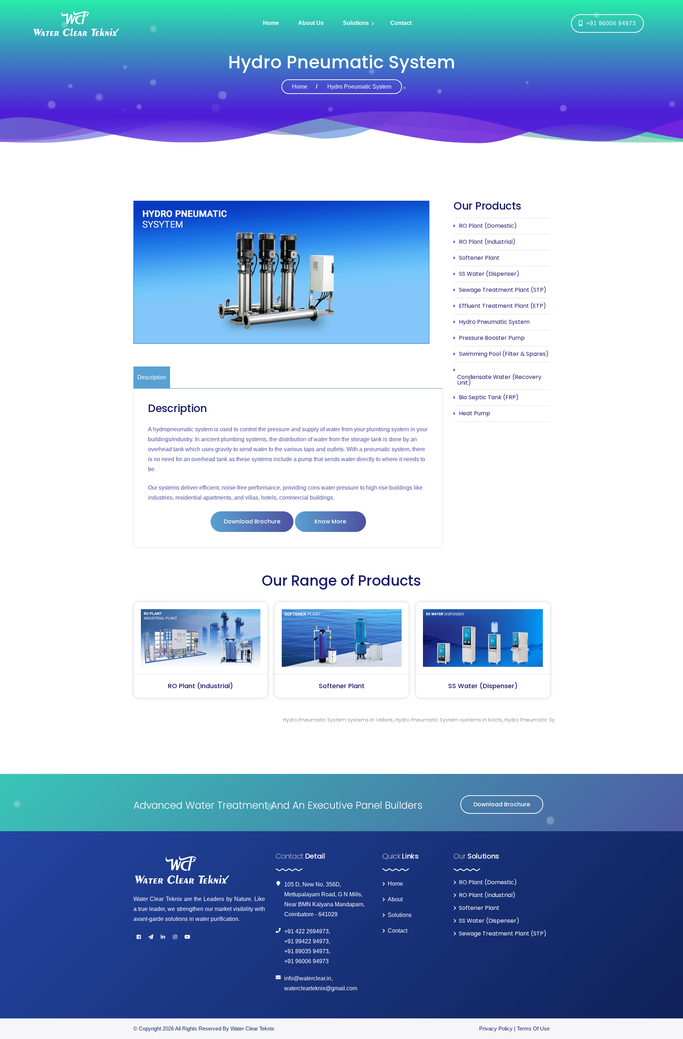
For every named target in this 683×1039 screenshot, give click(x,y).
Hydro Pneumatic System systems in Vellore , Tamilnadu (521, 719)
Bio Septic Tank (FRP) (489, 397)
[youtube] (187, 936)
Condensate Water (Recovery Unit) (499, 380)
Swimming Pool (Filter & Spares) (504, 354)
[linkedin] (162, 936)
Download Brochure (252, 521)
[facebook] (138, 936)
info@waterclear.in (307, 978)
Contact (401, 23)
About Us (311, 23)
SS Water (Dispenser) (489, 274)
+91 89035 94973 (306, 951)
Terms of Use (533, 1028)
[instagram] (175, 936)
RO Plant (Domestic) (488, 226)
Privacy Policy (496, 1028)
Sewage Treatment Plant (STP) (502, 290)
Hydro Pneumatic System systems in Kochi (395, 719)
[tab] (152, 377)
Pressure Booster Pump (492, 338)
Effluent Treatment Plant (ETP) (502, 306)
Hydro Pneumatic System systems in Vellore (284, 719)
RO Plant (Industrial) (487, 242)
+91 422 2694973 (306, 931)
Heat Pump (474, 413)
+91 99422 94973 (306, 941)
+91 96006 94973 (609, 23)
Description (151, 377)
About (395, 899)
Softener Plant (479, 258)
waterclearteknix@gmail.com (320, 988)
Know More (330, 521)
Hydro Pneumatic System (494, 322)
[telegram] (150, 936)
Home (271, 23)
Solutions (356, 23)
